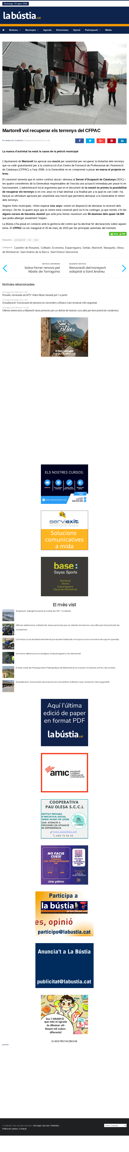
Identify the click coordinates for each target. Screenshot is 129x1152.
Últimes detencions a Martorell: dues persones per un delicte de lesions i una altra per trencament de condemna (60, 310)
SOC (36, 240)
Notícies (14, 30)
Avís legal (37, 1126)
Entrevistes (62, 30)
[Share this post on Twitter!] (90, 140)
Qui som (46, 1126)
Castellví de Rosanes (26, 247)
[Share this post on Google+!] (101, 140)
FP (29, 240)
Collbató (45, 247)
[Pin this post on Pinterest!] (111, 140)
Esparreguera (73, 247)
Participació (91, 30)
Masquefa (109, 247)
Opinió (76, 30)
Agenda (47, 30)
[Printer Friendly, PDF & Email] (118, 234)
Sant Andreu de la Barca (34, 252)
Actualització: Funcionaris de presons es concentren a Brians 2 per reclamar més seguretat (49, 302)
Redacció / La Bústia (14, 140)
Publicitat (55, 1126)
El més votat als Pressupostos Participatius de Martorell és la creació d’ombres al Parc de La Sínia (65, 667)
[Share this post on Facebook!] (79, 140)
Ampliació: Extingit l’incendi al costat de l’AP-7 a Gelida (43, 611)
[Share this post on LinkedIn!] (122, 140)
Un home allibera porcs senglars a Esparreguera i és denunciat (48, 653)
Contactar (7, 37)
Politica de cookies (10, 1129)
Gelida (86, 247)
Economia (58, 247)
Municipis (30, 30)
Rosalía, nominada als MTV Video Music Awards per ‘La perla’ (35, 295)
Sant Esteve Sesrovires (64, 252)
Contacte (23, 1129)
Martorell (97, 247)
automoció (19, 240)
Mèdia (108, 30)
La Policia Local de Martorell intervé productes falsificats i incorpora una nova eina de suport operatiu (67, 639)
